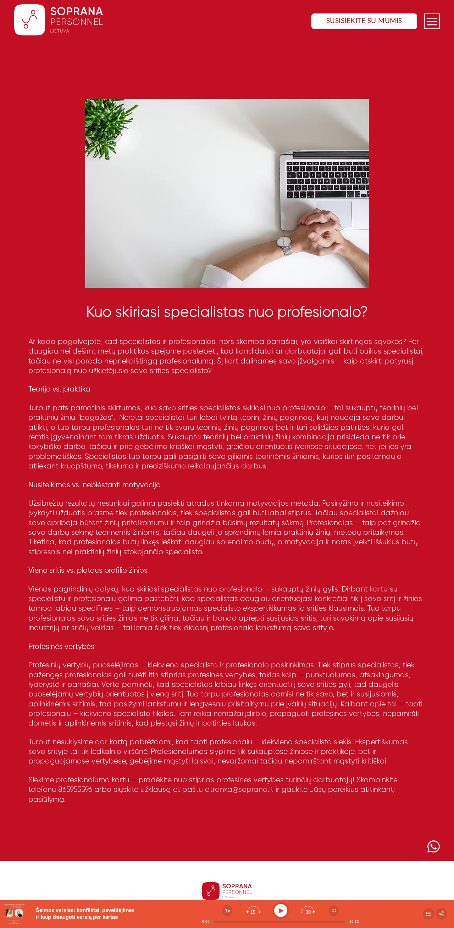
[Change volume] (334, 910)
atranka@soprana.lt (239, 790)
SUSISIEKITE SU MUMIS (364, 21)
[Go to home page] (58, 21)
